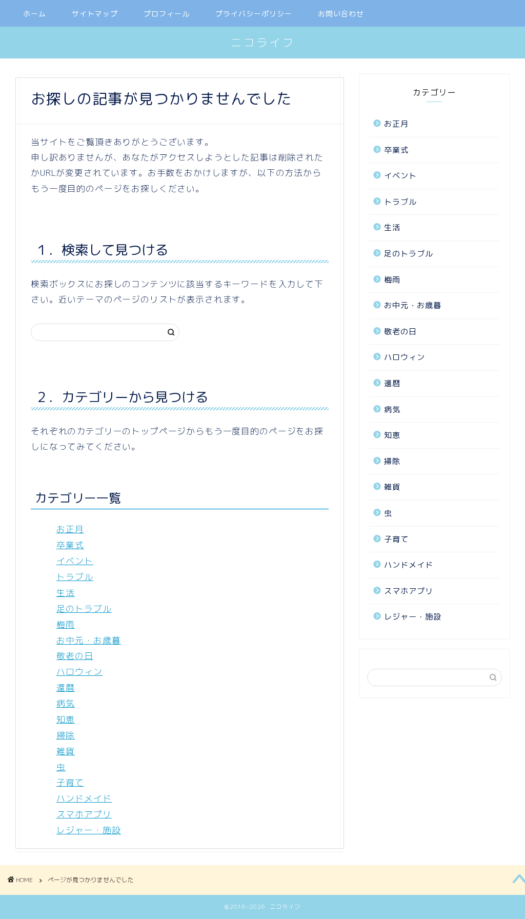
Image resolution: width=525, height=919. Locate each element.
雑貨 (65, 751)
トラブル (74, 577)
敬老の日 (74, 656)
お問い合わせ (341, 13)
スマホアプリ (84, 814)
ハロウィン (79, 671)
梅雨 (65, 624)
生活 (65, 592)
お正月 (70, 529)
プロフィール (167, 13)
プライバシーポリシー (253, 13)
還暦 (65, 687)
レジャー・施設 (88, 830)
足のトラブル (84, 608)
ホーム (34, 13)
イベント (74, 561)
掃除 (65, 735)
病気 (65, 703)
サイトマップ (95, 13)
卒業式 (70, 545)
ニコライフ (263, 42)
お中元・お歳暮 (88, 640)
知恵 (65, 719)
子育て (70, 782)
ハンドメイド (84, 798)
